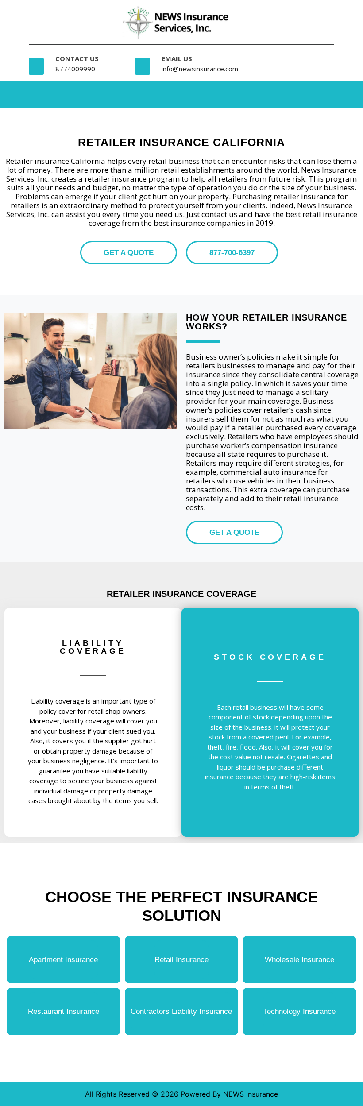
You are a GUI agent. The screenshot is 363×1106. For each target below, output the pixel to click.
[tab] (275, 93)
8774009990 (75, 68)
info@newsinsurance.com (200, 68)
